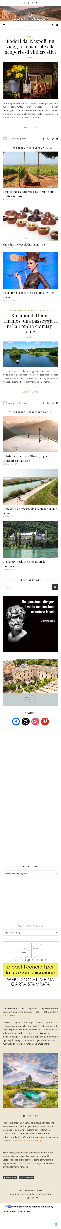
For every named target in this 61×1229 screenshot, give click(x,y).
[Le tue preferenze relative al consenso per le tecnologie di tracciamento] (56, 1224)
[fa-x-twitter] (28, 3)
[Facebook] (16, 721)
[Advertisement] (24, 749)
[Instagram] (35, 721)
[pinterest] (45, 721)
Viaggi (47, 311)
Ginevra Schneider (17, 403)
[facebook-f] (24, 3)
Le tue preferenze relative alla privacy (32, 1206)
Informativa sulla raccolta (17, 1211)
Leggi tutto (30, 127)
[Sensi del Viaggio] (30, 13)
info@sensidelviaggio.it (34, 1140)
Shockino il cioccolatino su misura (24, 244)
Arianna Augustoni (17, 138)
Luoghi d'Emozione (30, 311)
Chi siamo (19, 1194)
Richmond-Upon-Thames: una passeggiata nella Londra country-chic (30, 323)
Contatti (27, 1194)
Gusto (30, 36)
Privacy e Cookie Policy (42, 1194)
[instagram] (33, 3)
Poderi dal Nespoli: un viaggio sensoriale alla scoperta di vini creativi (30, 46)
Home (13, 311)
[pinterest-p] (36, 3)
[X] (26, 721)
